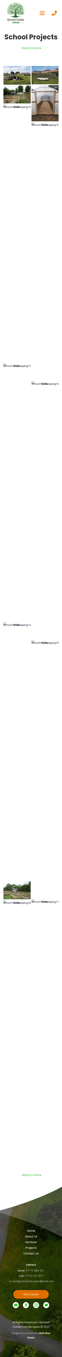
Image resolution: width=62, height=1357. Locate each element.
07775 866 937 (35, 1270)
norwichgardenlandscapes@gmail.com (31, 1281)
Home (31, 1231)
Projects (31, 1248)
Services (31, 1242)
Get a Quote (31, 1294)
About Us (31, 1236)
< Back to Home (31, 48)
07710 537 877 (34, 1276)
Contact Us (31, 1253)
